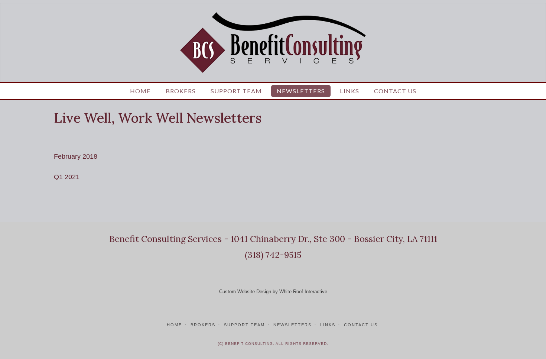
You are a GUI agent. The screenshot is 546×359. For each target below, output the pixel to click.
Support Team (236, 90)
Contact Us (395, 90)
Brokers (181, 90)
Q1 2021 (66, 177)
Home (140, 90)
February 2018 (75, 156)
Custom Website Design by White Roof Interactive (273, 291)
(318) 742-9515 (273, 254)
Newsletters (301, 90)
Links (349, 90)
